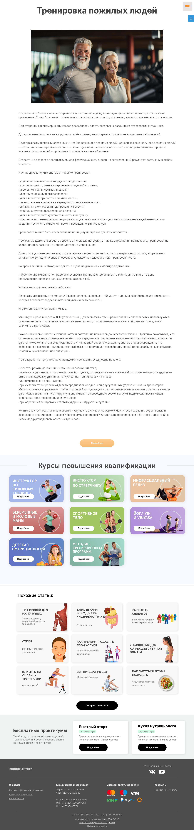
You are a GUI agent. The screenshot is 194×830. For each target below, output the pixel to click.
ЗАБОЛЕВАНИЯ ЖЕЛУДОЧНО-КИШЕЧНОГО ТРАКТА (91, 613)
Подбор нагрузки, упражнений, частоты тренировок (33, 621)
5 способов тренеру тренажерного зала (143, 621)
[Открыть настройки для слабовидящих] (191, 18)
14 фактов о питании (87, 677)
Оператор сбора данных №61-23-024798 (97, 819)
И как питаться (84, 625)
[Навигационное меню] (187, 6)
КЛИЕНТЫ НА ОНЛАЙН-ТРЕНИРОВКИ (31, 675)
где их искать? (30, 685)
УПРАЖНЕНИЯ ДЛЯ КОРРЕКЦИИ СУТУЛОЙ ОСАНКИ (146, 649)
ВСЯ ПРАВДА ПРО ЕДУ (92, 671)
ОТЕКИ (27, 641)
